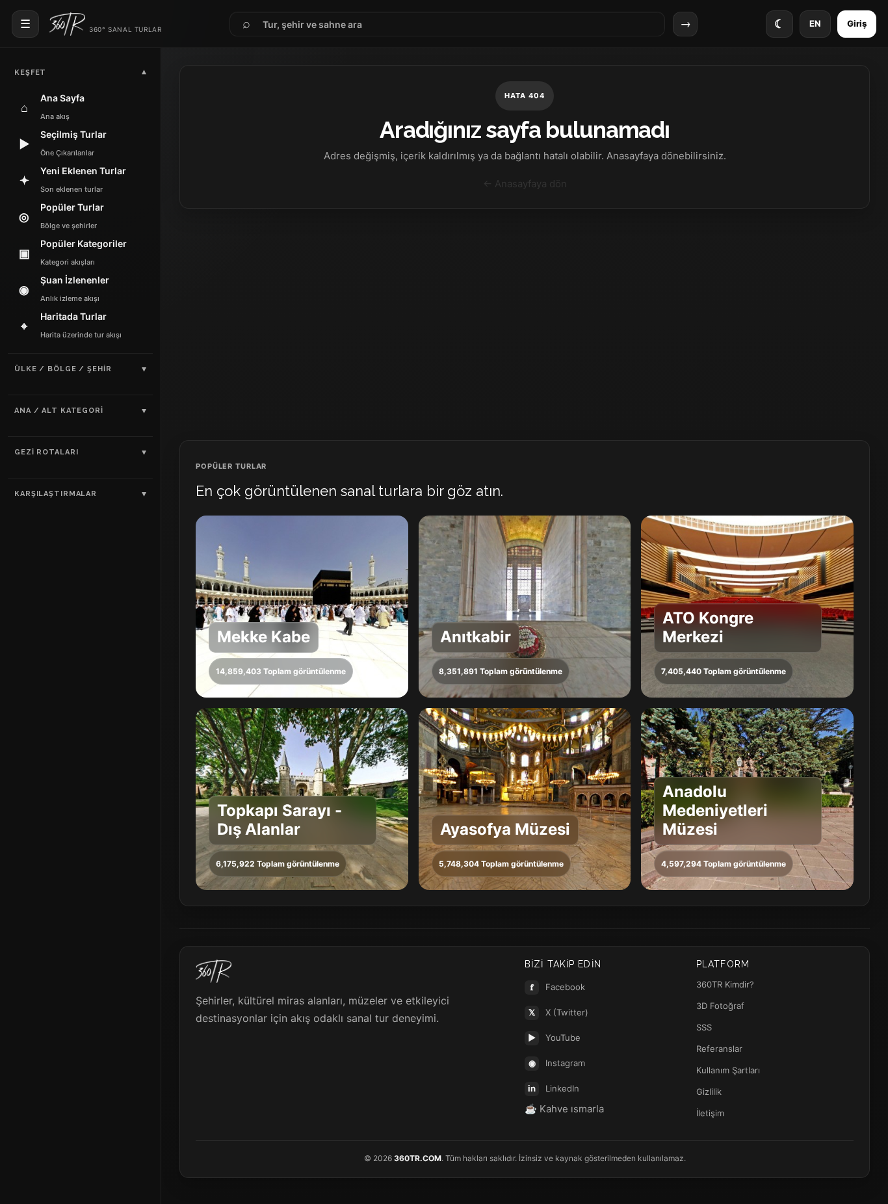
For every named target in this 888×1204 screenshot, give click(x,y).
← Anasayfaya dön (525, 183)
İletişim (710, 1113)
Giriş (857, 23)
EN (815, 23)
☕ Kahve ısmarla (564, 1109)
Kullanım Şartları (728, 1070)
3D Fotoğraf (720, 1006)
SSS (704, 1027)
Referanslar (719, 1048)
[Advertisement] (524, 324)
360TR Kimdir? (725, 984)
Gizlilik (709, 1091)
